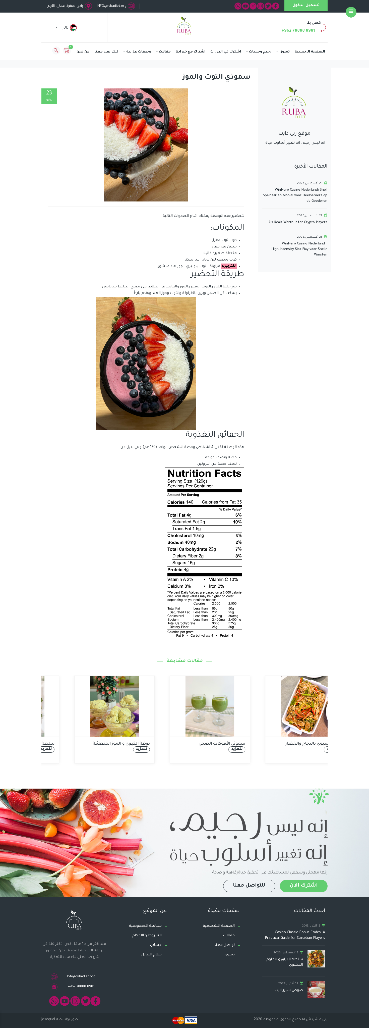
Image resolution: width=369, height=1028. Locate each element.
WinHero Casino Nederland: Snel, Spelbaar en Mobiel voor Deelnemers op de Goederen (295, 195)
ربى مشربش (316, 1020)
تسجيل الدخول (306, 6)
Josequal (48, 1020)
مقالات (165, 52)
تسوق (284, 52)
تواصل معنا (225, 945)
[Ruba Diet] (184, 27)
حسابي (156, 945)
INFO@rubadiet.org (112, 6)
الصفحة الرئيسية (310, 52)
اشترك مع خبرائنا (190, 52)
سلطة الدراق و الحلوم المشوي (284, 962)
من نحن (83, 52)
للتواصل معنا (106, 52)
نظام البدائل (151, 955)
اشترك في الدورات (225, 52)
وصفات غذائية (138, 52)
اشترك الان (304, 886)
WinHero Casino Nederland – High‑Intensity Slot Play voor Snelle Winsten (299, 249)
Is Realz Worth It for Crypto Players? (298, 222)
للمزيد (116, 749)
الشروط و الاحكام (147, 936)
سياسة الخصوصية (145, 926)
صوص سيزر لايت (289, 991)
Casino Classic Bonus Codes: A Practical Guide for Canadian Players (295, 935)
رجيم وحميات (260, 52)
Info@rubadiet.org (81, 977)
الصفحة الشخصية (219, 926)
